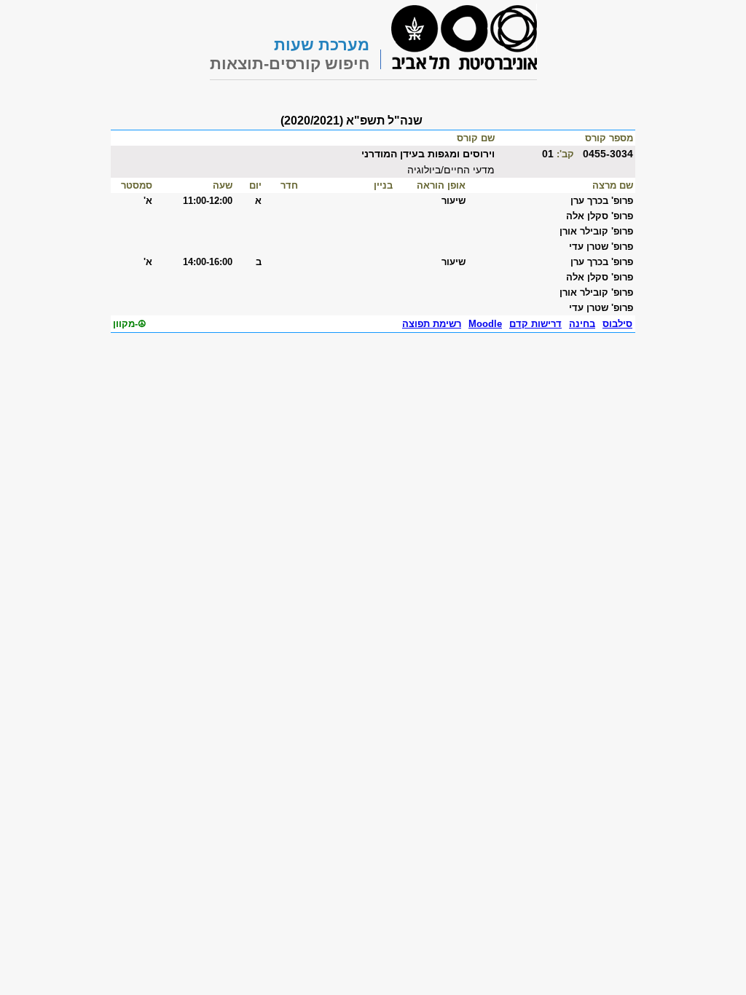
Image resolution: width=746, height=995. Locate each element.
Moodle (485, 323)
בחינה (582, 323)
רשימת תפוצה (431, 323)
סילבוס (617, 323)
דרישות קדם (535, 323)
